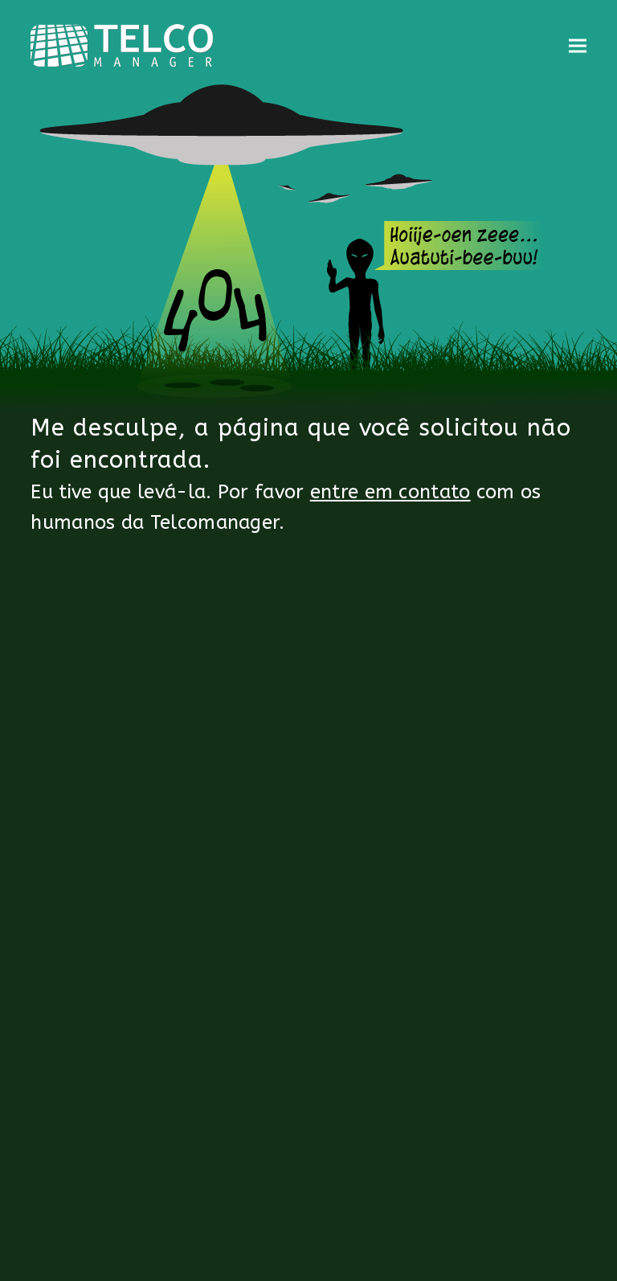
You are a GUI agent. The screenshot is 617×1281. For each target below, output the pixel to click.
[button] (577, 45)
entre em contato (390, 492)
